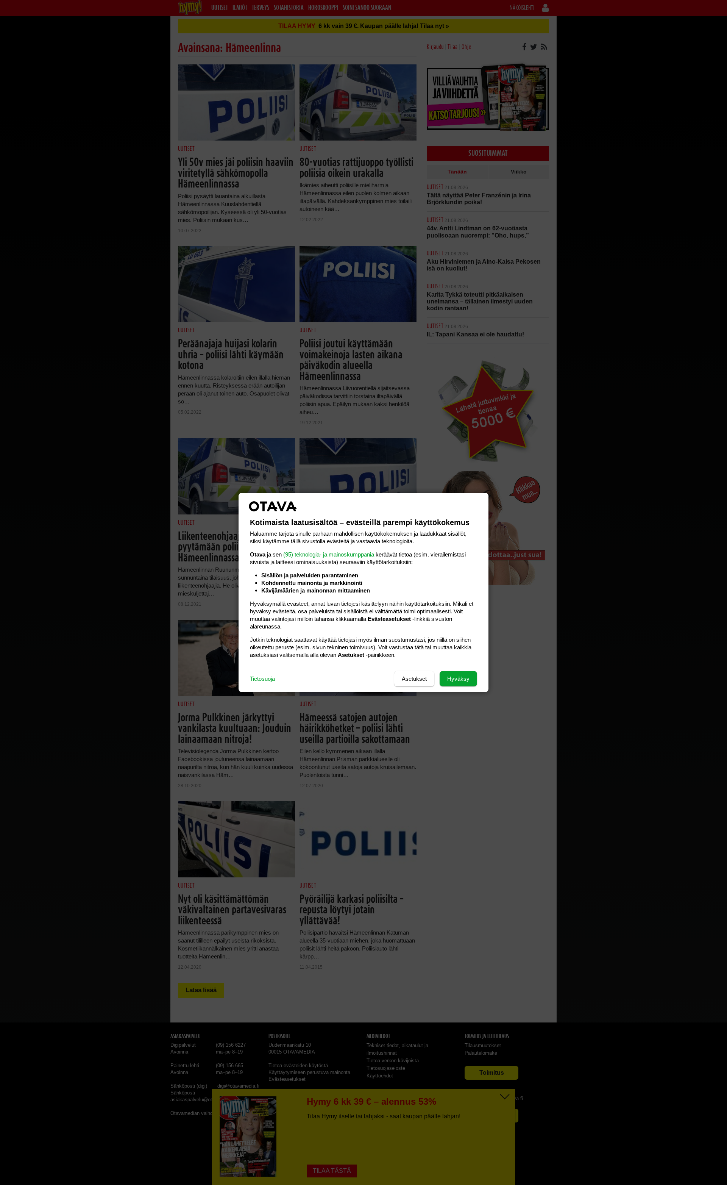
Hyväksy (458, 678)
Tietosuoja (262, 678)
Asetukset (414, 678)
